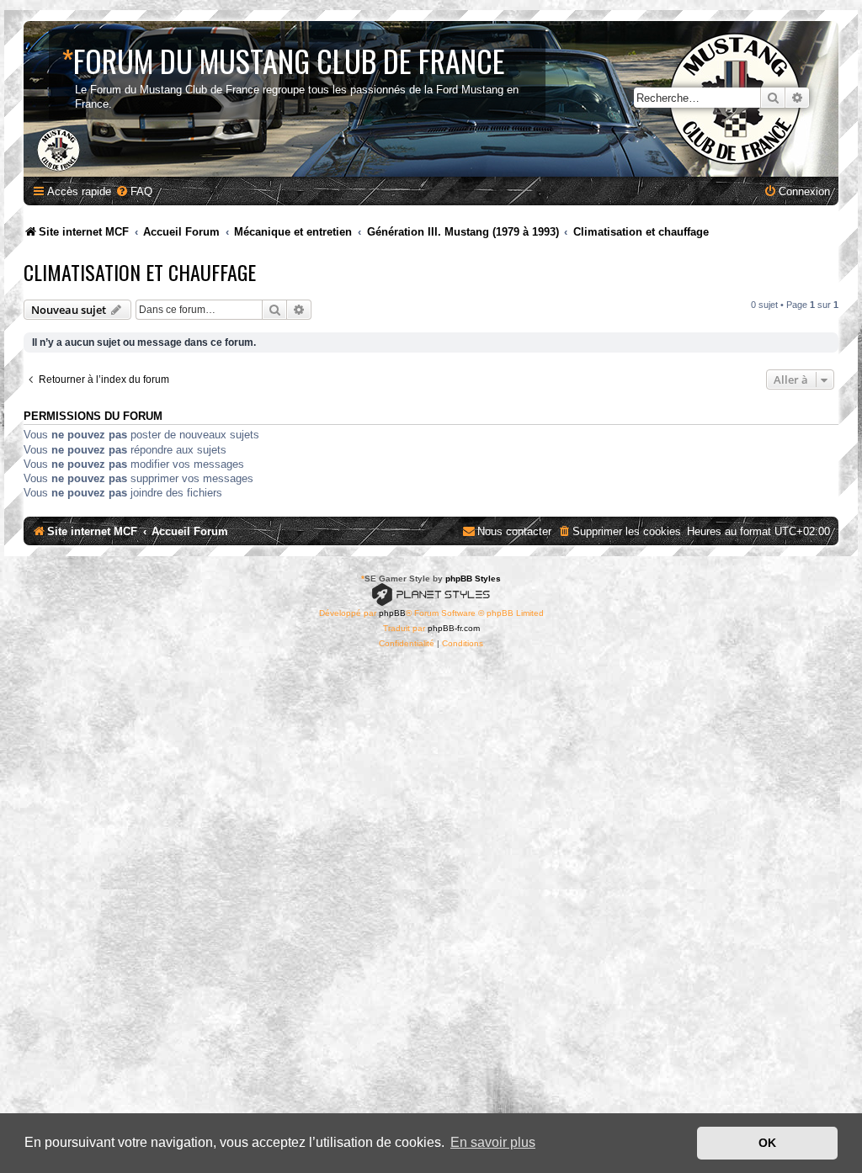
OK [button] (767, 1142)
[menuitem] (133, 191)
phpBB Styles (473, 578)
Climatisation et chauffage (140, 272)
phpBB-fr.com (454, 628)
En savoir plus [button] (492, 1142)
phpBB (392, 613)
